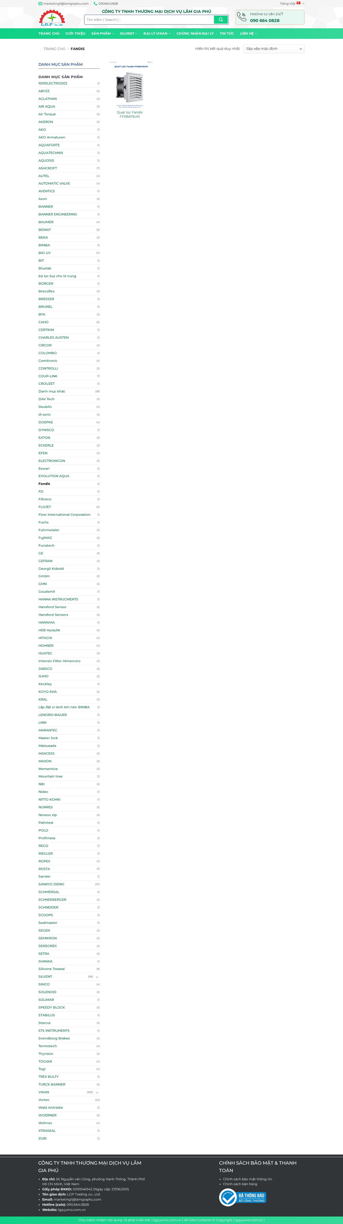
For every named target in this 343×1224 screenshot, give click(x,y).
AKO (42, 129)
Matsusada (47, 746)
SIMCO (44, 984)
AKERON (45, 122)
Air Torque (47, 114)
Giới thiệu (75, 33)
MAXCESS (46, 753)
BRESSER (46, 299)
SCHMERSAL (48, 892)
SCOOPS (45, 915)
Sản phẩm (101, 33)
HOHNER (45, 645)
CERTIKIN (46, 330)
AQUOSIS (46, 160)
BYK (41, 314)
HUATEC (45, 653)
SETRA (43, 953)
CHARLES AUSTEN (53, 337)
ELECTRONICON (51, 461)
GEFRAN (45, 561)
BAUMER (45, 222)
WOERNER (47, 1115)
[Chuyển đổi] (97, 977)
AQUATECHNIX (50, 153)
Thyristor (45, 1054)
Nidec (43, 792)
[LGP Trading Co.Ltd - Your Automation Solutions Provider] (57, 17)
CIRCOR (45, 345)
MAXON (44, 761)
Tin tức (227, 33)
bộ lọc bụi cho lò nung (57, 276)
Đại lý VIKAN (155, 33)
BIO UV (44, 253)
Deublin (45, 407)
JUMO (43, 676)
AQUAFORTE (49, 145)
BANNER (45, 206)
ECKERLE (46, 445)
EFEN (42, 453)
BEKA (43, 237)
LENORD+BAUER (52, 715)
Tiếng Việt (287, 3)
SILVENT (127, 33)
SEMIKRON (47, 938)
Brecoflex (46, 291)
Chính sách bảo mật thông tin (247, 1179)
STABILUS (46, 1015)
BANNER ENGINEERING (57, 214)
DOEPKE (45, 422)
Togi (42, 1069)
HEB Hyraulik (49, 630)
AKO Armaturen (51, 137)
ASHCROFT (47, 168)
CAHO (43, 322)
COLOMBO (47, 353)
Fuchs (43, 522)
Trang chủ (49, 33)
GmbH (43, 576)
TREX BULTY (48, 1077)
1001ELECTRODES (52, 83)
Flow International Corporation (64, 514)
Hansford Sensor (52, 607)
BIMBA (44, 245)
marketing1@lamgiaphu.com (77, 1199)
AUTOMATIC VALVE (54, 183)
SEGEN (44, 930)
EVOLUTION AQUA (53, 476)
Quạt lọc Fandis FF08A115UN (130, 114)
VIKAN (43, 1092)
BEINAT (44, 230)
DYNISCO (46, 430)
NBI (41, 784)
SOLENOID (47, 992)
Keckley (45, 684)
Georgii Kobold (51, 568)
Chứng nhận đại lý (195, 33)
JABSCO (45, 669)
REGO (43, 846)
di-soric (44, 414)
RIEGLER (45, 853)
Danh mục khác (51, 391)
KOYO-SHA (47, 692)
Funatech (46, 545)
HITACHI (45, 638)
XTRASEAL (47, 1131)
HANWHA (46, 622)
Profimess (46, 838)
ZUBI (42, 1138)
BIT (41, 260)
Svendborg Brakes (54, 1038)
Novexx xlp (47, 815)
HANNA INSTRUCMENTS (58, 599)
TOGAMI (45, 1061)
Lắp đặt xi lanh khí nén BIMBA (64, 707)
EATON (44, 437)
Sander (44, 876)
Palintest (45, 822)
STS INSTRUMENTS (54, 1030)
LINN (42, 722)
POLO (43, 830)
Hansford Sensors (53, 615)
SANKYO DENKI (51, 884)
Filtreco (44, 499)
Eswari (43, 468)
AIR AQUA (46, 106)
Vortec (43, 1100)
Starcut (44, 1023)
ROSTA (44, 869)
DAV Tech (46, 399)
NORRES (45, 807)
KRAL (42, 699)
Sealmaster (47, 923)
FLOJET (44, 507)
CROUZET (46, 383)
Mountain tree (50, 776)
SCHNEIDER (48, 907)
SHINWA (45, 961)
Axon (42, 199)
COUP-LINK (47, 376)
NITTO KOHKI (49, 799)
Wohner (45, 1123)
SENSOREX (47, 946)
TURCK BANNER (51, 1084)
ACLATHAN (47, 99)
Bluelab (44, 268)
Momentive (48, 769)
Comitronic (47, 361)
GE (40, 553)
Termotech (47, 1046)
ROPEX (44, 861)
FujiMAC (45, 538)
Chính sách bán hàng (240, 1184)
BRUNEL (45, 307)
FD (40, 491)
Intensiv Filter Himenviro (59, 661)
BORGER (45, 283)
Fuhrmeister (49, 530)
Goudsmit (46, 591)
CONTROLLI (48, 368)
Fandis (44, 484)
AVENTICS (46, 191)
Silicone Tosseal (51, 969)
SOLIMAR (46, 1000)
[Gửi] (220, 19)
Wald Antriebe (50, 1107)
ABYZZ (43, 91)
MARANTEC (47, 730)
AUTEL (43, 176)
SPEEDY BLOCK (51, 1007)
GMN (42, 584)
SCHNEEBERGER (52, 899)
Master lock (48, 738)
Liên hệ (247, 33)
